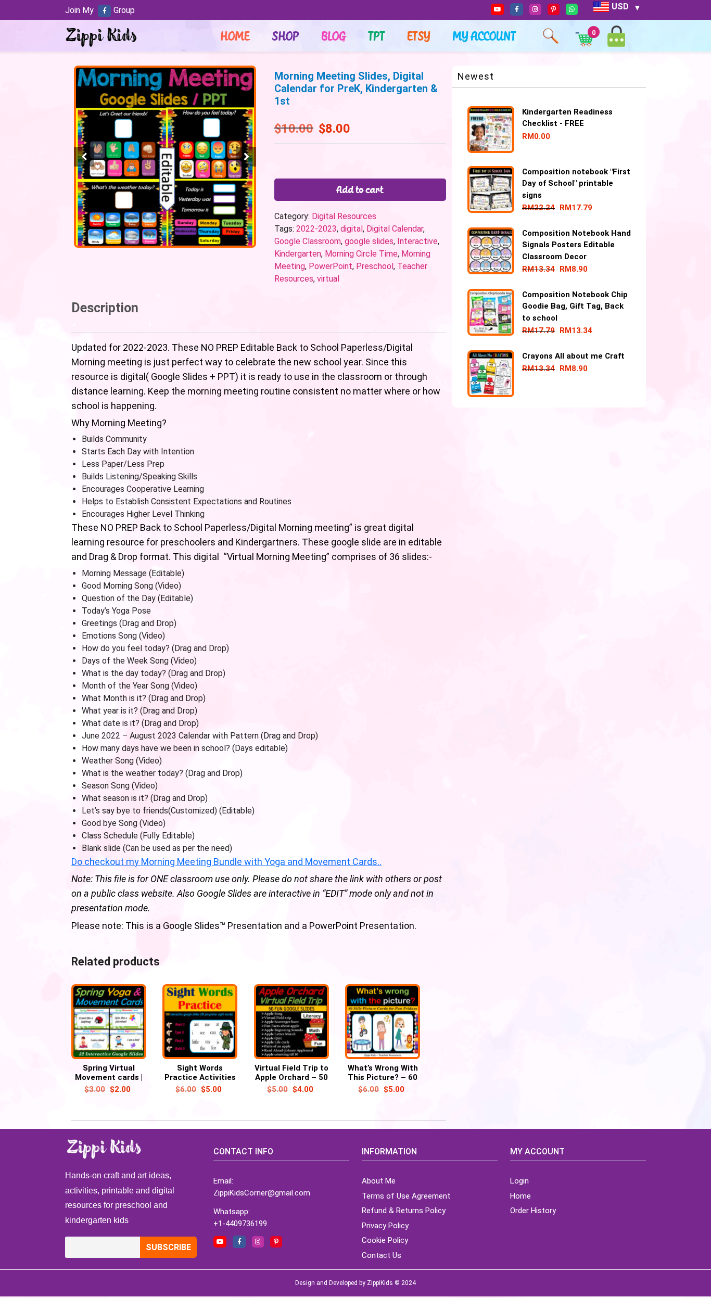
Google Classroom (307, 241)
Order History (533, 1210)
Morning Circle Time (361, 254)
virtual (328, 279)
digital (351, 229)
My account (484, 36)
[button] (246, 157)
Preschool (374, 266)
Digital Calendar (394, 229)
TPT (377, 36)
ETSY (419, 36)
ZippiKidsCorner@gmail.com (261, 1193)
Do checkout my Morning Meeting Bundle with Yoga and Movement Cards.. (226, 861)
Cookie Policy (385, 1240)
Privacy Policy (385, 1225)
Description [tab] (104, 307)
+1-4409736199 (240, 1223)
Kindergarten (297, 254)
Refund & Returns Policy (404, 1210)
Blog (334, 36)
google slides (369, 241)
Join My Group (100, 10)
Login (519, 1181)
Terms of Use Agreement (406, 1196)
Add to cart (360, 189)
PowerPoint (330, 266)
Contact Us (381, 1255)
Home (235, 36)
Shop (285, 36)
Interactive (417, 241)
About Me (379, 1181)
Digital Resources (344, 216)
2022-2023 (316, 229)
